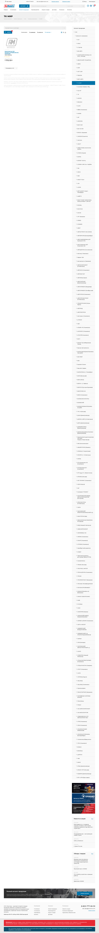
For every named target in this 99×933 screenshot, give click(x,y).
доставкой (13, 83)
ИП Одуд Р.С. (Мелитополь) (84, 472)
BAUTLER (80, 125)
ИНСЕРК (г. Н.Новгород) (83, 455)
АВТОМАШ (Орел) (82, 277)
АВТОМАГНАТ (81, 274)
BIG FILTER (80, 128)
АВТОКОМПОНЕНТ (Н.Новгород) (82, 265)
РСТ (78, 39)
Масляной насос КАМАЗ (80, 868)
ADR (78, 67)
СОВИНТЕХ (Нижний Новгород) (82, 656)
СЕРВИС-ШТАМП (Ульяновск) (85, 620)
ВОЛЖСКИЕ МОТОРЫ (83, 398)
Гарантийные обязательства (68, 912)
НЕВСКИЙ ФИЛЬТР (82, 529)
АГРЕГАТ (79, 319)
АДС (78, 323)
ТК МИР (40, 18)
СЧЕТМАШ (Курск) (82, 677)
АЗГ (78, 117)
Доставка (54, 9)
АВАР (78, 228)
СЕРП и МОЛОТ (81, 624)
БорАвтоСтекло (81, 364)
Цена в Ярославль (8, 58)
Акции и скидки (45, 9)
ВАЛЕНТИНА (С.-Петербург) (84, 372)
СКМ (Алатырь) (81, 642)
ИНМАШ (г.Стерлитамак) (83, 451)
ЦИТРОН (79, 754)
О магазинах (37, 910)
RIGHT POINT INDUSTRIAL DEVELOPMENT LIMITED (84, 200)
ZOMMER (79, 224)
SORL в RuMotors (78, 840)
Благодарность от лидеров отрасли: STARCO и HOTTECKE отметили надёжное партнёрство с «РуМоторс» (83, 826)
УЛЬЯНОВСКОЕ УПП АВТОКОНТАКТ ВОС (82, 717)
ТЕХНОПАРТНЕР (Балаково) (84, 692)
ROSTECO (80, 209)
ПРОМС (79, 576)
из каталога (48, 74)
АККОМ (79, 98)
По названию (32, 32)
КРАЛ (78, 43)
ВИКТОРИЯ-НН (81, 391)
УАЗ (25, 18)
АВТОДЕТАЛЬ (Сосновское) (84, 249)
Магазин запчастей (8, 18)
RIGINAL (79, 205)
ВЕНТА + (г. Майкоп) (82, 383)
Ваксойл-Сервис (81, 368)
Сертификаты (37, 912)
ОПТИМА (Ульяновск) (83, 544)
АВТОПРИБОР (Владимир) (84, 286)
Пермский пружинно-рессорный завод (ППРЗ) (84, 556)
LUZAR (79, 187)
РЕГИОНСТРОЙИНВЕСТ (83, 587)
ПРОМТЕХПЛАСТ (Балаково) (84, 580)
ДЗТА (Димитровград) (83, 423)
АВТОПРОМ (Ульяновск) (83, 294)
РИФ (78, 600)
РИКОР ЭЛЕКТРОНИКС (83, 596)
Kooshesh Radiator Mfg (83, 86)
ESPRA (79, 156)
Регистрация (92, 1)
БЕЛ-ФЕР (80, 356)
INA (78, 168)
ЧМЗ (78, 758)
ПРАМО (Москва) (81, 564)
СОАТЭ (79, 651)
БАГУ (78, 339)
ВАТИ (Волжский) (82, 375)
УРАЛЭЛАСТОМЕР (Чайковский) (82, 729)
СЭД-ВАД (80, 680)
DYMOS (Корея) (81, 153)
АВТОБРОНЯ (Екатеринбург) (85, 235)
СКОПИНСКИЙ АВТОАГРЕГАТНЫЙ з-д (83, 647)
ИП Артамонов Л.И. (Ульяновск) (82, 463)
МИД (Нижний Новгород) (84, 525)
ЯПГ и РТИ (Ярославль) (83, 777)
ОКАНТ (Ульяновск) (82, 540)
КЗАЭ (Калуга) (81, 484)
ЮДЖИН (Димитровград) (84, 773)
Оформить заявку (66, 1)
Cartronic (79, 140)
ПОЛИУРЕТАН (81, 560)
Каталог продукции (24, 9)
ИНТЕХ (79, 458)
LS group (79, 47)
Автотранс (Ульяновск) (83, 316)
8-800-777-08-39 (29, 1)
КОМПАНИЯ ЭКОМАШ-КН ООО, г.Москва (84, 55)
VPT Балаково (81, 216)
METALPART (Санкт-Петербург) (82, 191)
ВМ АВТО (79, 51)
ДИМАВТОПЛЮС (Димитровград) (81, 427)
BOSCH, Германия (82, 132)
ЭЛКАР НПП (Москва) (83, 770)
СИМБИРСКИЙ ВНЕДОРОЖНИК (82, 629)
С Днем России (78, 846)
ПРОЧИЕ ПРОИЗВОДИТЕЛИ (85, 583)
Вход (85, 1)
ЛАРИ (79, 507)
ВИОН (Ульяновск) (82, 395)
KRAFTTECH (80, 179)
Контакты (69, 9)
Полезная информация (67, 910)
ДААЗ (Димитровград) (83, 415)
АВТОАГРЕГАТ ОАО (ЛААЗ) (84, 231)
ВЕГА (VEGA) (80, 379)
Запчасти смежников (32, 18)
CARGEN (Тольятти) (82, 136)
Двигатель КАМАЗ (79, 881)
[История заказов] (91, 5)
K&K (78, 175)
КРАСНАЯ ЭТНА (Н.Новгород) (81, 503)
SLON (78, 105)
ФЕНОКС (79, 102)
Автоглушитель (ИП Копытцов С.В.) (82, 245)
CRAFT (79, 144)
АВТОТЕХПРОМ (81, 312)
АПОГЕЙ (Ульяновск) (83, 335)
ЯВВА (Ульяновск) (82, 109)
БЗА (78, 360)
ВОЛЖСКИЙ (80, 402)
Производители (35, 9)
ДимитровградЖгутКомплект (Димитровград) (85, 432)
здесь (59, 79)
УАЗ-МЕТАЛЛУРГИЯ (82, 712)
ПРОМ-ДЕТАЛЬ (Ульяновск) (84, 572)
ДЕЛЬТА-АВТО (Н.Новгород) (85, 419)
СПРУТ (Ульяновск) (82, 669)
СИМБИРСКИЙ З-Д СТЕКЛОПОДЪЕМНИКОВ (84, 634)
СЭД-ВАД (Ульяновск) (83, 684)
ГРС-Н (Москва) (81, 411)
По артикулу (40, 32)
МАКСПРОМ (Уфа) (82, 516)
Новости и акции (66, 908)
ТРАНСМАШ (80, 701)
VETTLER (79, 71)
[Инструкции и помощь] (88, 5)
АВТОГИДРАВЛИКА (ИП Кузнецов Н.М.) (83, 240)
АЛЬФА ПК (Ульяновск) (83, 327)
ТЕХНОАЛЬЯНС (81, 688)
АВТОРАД (80, 308)
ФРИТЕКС (80, 750)
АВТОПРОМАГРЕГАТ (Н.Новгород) (82, 299)
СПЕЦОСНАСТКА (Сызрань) (84, 665)
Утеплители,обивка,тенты (84, 739)
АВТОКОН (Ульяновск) (83, 270)
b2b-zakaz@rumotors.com (42, 1)
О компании (37, 908)
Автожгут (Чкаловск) (82, 253)
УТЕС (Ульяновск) (82, 743)
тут (47, 86)
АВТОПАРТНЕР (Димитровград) (81, 282)
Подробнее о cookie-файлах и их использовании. (20, 929)
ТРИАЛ (79, 705)
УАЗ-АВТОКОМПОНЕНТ (83, 708)
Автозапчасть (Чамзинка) (84, 261)
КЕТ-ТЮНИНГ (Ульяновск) (84, 480)
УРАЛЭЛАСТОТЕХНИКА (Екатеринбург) (83, 735)
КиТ (78, 488)
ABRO (79, 64)
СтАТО (79, 673)
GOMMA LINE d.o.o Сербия (84, 164)
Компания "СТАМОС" (82, 492)
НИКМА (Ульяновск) (82, 536)
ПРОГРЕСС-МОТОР (82, 568)
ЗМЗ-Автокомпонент (82, 443)
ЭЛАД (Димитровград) (83, 766)
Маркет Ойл (80, 257)
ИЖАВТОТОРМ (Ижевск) (83, 447)
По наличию (48, 32)
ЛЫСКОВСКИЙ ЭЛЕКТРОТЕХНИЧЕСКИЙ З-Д (85, 512)
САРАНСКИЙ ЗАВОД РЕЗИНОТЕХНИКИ (83, 616)
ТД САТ (79, 90)
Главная (6, 9)
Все (92, 818)
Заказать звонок (55, 1)
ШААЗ (79, 762)
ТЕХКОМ (79, 75)
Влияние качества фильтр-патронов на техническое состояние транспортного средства (81, 861)
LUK (78, 183)
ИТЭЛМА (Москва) (82, 476)
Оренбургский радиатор (84, 548)
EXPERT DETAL (81, 160)
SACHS (79, 212)
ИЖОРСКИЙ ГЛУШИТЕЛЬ (84, 60)
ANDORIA (80, 121)
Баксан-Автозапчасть (83, 347)
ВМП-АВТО (80, 79)
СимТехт (79, 638)
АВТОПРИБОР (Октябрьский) (85, 290)
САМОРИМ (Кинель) (82, 611)
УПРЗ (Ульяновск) (82, 721)
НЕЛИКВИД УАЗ (81, 532)
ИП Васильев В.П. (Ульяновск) (82, 468)
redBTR (79, 196)
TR (78, 94)
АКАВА (79, 113)
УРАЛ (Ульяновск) (82, 725)
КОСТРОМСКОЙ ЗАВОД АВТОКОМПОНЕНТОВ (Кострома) (83, 497)
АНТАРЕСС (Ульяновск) (83, 331)
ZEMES (79, 220)
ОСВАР (79, 552)
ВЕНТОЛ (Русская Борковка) (85, 387)
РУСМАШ (79, 604)
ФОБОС (79, 747)
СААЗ (78, 608)
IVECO (79, 172)
